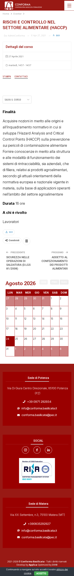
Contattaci (21, 76)
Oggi (43, 282)
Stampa (7, 76)
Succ (64, 282)
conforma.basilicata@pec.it (39, 415)
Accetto (41, 573)
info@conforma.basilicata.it (39, 408)
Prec (54, 282)
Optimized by (40, 564)
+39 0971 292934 (39, 401)
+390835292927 (39, 524)
